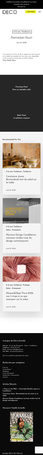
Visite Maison (7, 369)
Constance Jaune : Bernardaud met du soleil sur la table (20, 394)
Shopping (6, 371)
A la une (5, 367)
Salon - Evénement (13, 230)
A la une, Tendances (22, 32)
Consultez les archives (21, 4)
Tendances (27, 171)
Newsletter (21, 7)
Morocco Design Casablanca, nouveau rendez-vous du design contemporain (21, 399)
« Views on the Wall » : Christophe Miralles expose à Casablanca (21, 390)
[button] (39, 12)
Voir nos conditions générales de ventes (16, 355)
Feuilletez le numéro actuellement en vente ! (21, 2)
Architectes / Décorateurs (11, 375)
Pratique (26, 285)
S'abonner (31, 11)
